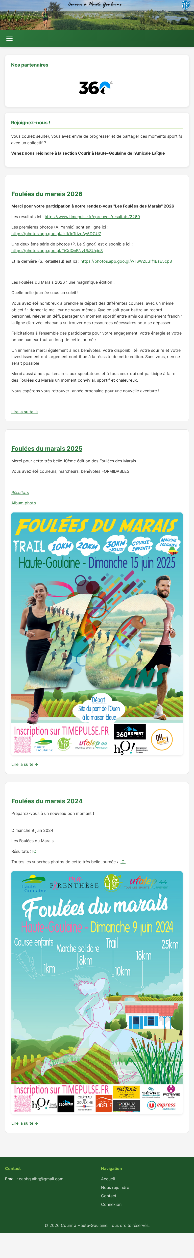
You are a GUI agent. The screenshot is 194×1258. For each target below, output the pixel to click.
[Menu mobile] (9, 38)
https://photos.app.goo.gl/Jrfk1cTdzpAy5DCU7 (56, 233)
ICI (34, 851)
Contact (108, 1195)
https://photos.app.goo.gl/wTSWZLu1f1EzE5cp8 (126, 261)
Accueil (108, 1178)
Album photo (23, 502)
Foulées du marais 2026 (47, 194)
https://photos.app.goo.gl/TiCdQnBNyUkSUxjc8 (57, 250)
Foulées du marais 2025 (46, 448)
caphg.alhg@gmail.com (41, 1178)
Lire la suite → (24, 411)
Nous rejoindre (115, 1187)
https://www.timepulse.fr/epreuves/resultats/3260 (92, 216)
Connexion (111, 1204)
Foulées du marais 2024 (47, 801)
